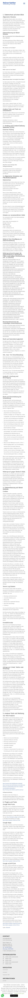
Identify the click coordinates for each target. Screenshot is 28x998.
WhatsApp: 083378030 (8, 949)
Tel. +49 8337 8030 (7, 947)
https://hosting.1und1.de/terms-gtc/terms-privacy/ (13, 789)
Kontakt (4, 980)
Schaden (5, 972)
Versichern (5, 969)
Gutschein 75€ (6, 974)
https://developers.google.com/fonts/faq (15, 817)
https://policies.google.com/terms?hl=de (11, 925)
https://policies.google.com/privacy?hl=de (11, 820)
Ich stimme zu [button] (14, 995)
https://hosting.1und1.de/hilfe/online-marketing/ (12, 783)
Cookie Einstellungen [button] (19, 993)
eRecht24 (8, 927)
